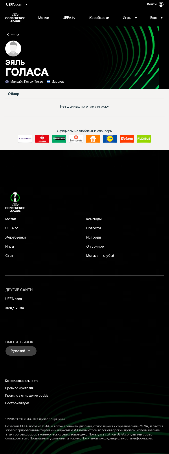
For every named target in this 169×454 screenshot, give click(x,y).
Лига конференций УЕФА (15, 17)
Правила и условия (19, 388)
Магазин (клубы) (100, 256)
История (93, 237)
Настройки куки (17, 403)
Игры (9, 246)
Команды (94, 219)
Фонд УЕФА (14, 308)
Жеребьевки (15, 237)
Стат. (9, 256)
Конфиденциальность (22, 381)
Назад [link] (15, 34)
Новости (93, 228)
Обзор (13, 94)
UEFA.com (13, 299)
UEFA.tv (11, 228)
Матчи (10, 219)
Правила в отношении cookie (26, 395)
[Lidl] (110, 139)
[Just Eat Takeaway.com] (93, 139)
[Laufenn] (25, 139)
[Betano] (127, 139)
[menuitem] (45, 17)
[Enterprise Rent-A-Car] (59, 139)
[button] (130, 17)
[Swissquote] (76, 139)
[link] (43, 17)
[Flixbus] (144, 139)
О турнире (95, 246)
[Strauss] (42, 139)
